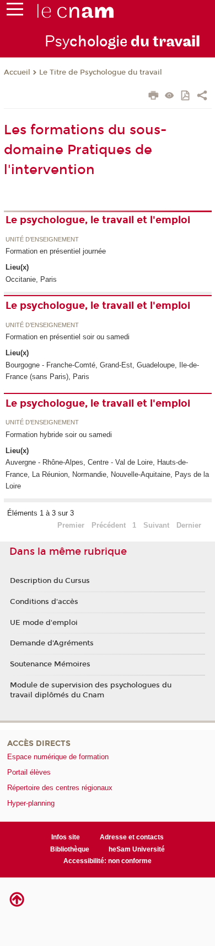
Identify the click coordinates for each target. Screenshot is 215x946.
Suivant (156, 525)
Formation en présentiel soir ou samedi (68, 337)
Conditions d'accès (44, 601)
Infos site (65, 837)
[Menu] (14, 11)
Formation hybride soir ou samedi (59, 434)
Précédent (109, 525)
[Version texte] (169, 96)
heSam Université (137, 849)
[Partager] (202, 96)
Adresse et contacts (132, 837)
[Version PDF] (186, 96)
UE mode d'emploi (44, 622)
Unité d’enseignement (42, 239)
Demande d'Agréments (52, 643)
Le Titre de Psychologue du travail (100, 72)
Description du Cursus (50, 580)
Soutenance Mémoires (50, 664)
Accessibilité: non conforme (107, 861)
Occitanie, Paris (31, 279)
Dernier (188, 525)
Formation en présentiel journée (56, 251)
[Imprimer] (153, 96)
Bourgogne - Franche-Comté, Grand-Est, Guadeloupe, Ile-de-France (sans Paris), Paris (102, 371)
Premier (70, 525)
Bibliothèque (69, 849)
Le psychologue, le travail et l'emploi (98, 220)
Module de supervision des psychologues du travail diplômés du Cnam (90, 690)
